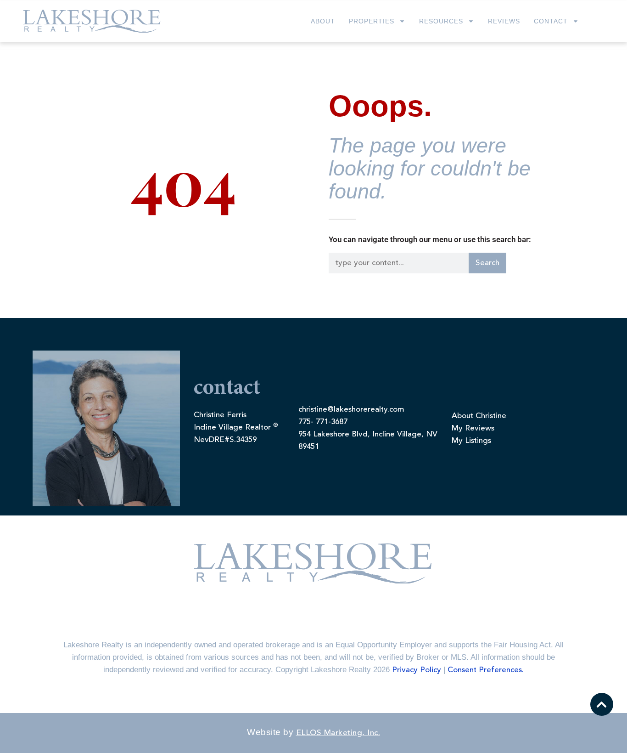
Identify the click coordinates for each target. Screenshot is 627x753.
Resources (441, 21)
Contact (551, 21)
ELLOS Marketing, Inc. (338, 733)
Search (487, 263)
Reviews (504, 21)
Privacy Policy (416, 670)
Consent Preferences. (486, 670)
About (323, 21)
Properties (371, 21)
